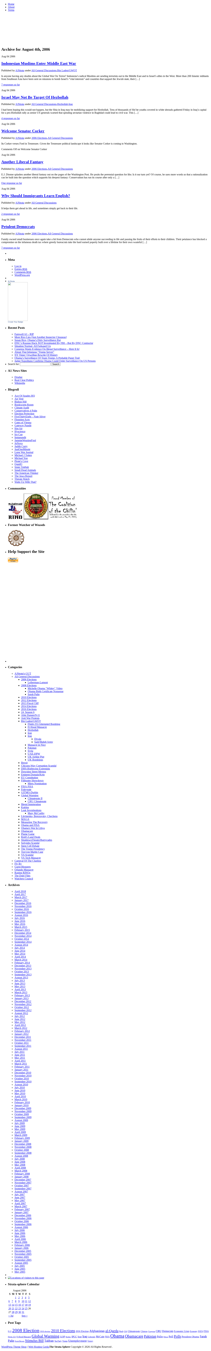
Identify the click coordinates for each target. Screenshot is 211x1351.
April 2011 (20, 1060)
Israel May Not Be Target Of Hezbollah (34, 97)
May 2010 (20, 1093)
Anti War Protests (30, 718)
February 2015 (22, 930)
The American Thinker (26, 473)
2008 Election (25, 1330)
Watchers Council (24, 878)
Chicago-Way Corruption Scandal (38, 765)
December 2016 (23, 903)
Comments (23, 272)
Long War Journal (24, 452)
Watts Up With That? (25, 482)
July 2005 (20, 1265)
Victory (90, 1341)
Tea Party (58, 1341)
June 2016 (20, 921)
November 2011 (23, 1040)
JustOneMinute (22, 449)
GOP (62, 1336)
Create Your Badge (15, 322)
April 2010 (20, 1096)
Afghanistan (97, 1331)
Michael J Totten (23, 455)
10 (23, 1301)
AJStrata (19, 70)
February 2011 (22, 1066)
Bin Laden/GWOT (67, 70)
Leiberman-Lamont (38, 682)
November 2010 (23, 1075)
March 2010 (21, 1099)
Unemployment (77, 1340)
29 (16, 1312)
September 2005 (23, 1260)
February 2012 (22, 1031)
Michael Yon (21, 458)
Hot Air (18, 428)
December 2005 (23, 1251)
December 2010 (23, 1072)
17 (23, 1304)
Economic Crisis (181, 1331)
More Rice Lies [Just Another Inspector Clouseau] (41, 337)
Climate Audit (22, 407)
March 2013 (21, 992)
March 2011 (21, 1063)
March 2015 (21, 927)
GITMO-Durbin (29, 792)
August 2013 (21, 977)
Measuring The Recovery (34, 822)
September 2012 (23, 1010)
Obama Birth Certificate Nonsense (45, 691)
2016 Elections (29, 709)
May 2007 (20, 1200)
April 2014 (20, 956)
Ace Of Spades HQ (25, 395)
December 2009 (23, 1108)
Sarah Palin (34, 694)
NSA (107, 1336)
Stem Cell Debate (30, 846)
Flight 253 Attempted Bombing (44, 724)
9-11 (10, 1331)
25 (26, 1308)
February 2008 (22, 1173)
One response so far (11, 183)
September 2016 (23, 912)
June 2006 (20, 1233)
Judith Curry (21, 446)
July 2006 (20, 1230)
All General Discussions (44, 70)
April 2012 (20, 1025)
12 (29, 1301)
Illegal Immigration (31, 804)
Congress (151, 1331)
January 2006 (22, 1248)
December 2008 (23, 1144)
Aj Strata (11, 281)
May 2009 (20, 1129)
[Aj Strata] (18, 320)
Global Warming (29, 795)
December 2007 (23, 1179)
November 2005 (23, 1254)
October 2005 (22, 1257)
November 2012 (23, 1004)
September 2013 (23, 974)
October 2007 (22, 1185)
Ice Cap (19, 434)
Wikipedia (20, 383)
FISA (206, 1331)
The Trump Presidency (33, 848)
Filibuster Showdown (32, 780)
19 (29, 1304)
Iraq (71, 104)
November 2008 (23, 1147)
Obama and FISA (30, 825)
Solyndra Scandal (30, 843)
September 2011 (23, 1046)
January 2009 (22, 1141)
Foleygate (26, 789)
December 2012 (23, 1001)
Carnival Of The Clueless (28, 860)
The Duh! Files (22, 875)
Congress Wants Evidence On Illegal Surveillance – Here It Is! (47, 349)
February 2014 (22, 962)
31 (23, 1312)
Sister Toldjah (22, 467)
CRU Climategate (37, 801)
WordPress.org (22, 275)
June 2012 (20, 1019)
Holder (68, 1337)
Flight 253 (12, 1337)
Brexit (24, 762)
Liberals (91, 1336)
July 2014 (20, 947)
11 (26, 1301)
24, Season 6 (27, 712)
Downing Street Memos (33, 771)
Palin (160, 1336)
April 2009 (20, 1132)
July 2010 (20, 1087)
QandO (18, 464)
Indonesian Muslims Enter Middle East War (38, 63)
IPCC (74, 1336)
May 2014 (20, 953)
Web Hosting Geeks (38, 1346)
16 (19, 1304)
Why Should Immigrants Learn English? (35, 196)
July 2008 (20, 1158)
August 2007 (21, 1191)
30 (19, 1312)
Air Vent (19, 398)
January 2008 (22, 1176)
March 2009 (21, 1135)
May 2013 (20, 986)
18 (26, 1304)
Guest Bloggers (23, 866)
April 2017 (20, 894)
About (11, 7)
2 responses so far (10, 214)
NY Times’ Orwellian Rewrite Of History (36, 355)
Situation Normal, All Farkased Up (33, 346)
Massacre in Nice (37, 744)
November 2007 (23, 1182)
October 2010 (22, 1078)
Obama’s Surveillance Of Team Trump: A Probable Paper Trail (47, 358)
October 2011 (22, 1043)
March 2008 (21, 1170)
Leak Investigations (31, 810)
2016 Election (82, 1331)
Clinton (144, 1331)
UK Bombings (35, 759)
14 (13, 1304)
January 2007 (22, 1212)
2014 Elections (29, 706)
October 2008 (22, 1150)
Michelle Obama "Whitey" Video (45, 688)
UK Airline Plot (36, 756)
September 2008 (23, 1153)
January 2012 (22, 1034)
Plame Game (27, 834)
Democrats (167, 1331)
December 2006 (23, 1215)
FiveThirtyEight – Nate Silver (30, 416)
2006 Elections (39, 138)
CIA (125, 1331)
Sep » (25, 1315)
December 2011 (23, 1037)
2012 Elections (29, 700)
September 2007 (23, 1188)
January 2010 (22, 1105)
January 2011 (21, 1069)
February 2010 (22, 1102)
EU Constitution (29, 777)
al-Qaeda (112, 1331)
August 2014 (21, 944)
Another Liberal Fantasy (22, 162)
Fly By (18, 863)
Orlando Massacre (24, 869)
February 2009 (22, 1138)
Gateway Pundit (23, 425)
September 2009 (23, 1117)
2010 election (45, 1331)
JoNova (19, 443)
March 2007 (21, 1206)
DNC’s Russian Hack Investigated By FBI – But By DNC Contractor (54, 343)
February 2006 (22, 1245)
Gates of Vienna (23, 422)
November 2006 (23, 1218)
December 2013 (23, 965)
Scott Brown (19, 1341)
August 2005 (21, 1262)
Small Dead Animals (25, 470)
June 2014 (20, 950)
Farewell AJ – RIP (24, 334)
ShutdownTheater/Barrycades (36, 840)
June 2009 (20, 1126)
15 (16, 1304)
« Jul (10, 1315)
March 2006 (21, 1242)
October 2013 (22, 971)
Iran (30, 733)
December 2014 (23, 933)
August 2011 (21, 1048)
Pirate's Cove (21, 461)
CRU (158, 1331)
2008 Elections (29, 685)
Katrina (25, 807)
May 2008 (20, 1164)
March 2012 (21, 1028)
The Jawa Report (23, 476)
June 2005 (20, 1268)
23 (19, 1308)
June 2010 (20, 1090)
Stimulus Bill (34, 1341)
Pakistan (32, 747)
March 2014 (21, 959)
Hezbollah (62, 104)
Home (11, 4)
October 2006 (22, 1221)
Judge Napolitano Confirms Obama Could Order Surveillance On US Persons (55, 361)
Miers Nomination (37, 783)
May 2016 (20, 924)
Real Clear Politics (24, 380)
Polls (177, 1336)
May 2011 (20, 1057)
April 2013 (20, 989)
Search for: (13, 364)
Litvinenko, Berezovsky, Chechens (39, 816)
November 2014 (23, 936)
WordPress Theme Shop (14, 1346)
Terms (11, 10)
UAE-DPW (34, 753)
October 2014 (22, 938)
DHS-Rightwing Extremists (35, 768)
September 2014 (23, 941)
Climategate (134, 1331)
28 (13, 1312)
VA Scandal (27, 854)
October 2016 (22, 909)
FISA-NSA (27, 786)
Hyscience (20, 431)
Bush (121, 1331)
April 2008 (20, 1167)
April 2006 (20, 1239)
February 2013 (22, 995)
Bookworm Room (24, 404)
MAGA (25, 819)
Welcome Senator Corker (23, 131)
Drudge (18, 377)
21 (13, 1308)
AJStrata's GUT (23, 673)
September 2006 (23, 1224)
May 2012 (20, 1022)
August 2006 (21, 1227)
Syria (30, 750)
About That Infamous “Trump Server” (34, 352)
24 (23, 1308)
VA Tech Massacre (31, 857)
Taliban (49, 1340)
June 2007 (20, 1197)
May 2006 (20, 1236)
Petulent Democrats (18, 226)
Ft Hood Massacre (37, 727)
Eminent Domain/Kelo (33, 774)
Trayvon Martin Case (32, 851)
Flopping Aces (22, 419)
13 (9, 1304)
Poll (171, 1336)
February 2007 (22, 1209)
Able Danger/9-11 (30, 715)
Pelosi (166, 1337)
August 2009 (21, 1120)
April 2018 (20, 891)
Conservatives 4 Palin (26, 410)
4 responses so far (10, 118)
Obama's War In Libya (33, 828)
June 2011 (20, 1054)
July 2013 (20, 980)
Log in (18, 266)
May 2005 (20, 1271)
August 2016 (21, 915)
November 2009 (23, 1111)
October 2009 (22, 1114)
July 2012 (20, 1016)
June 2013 (20, 983)
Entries (21, 269)
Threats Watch (22, 479)
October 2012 (22, 1007)
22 (16, 1308)
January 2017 (22, 900)
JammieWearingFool (25, 440)
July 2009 (20, 1123)
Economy (193, 1331)
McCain (100, 1336)
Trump (65, 1341)
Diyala (37, 739)
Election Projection (24, 413)
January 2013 (22, 998)
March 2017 (21, 897)
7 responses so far (10, 84)
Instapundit (20, 437)
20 (9, 1308)
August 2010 (21, 1084)
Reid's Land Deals (30, 837)
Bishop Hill (21, 401)
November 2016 (23, 906)
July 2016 (20, 918)
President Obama (190, 1336)
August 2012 (21, 1013)
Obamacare (27, 831)
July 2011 (20, 1051)
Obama (117, 1335)
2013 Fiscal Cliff (30, 703)
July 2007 (20, 1194)
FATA (200, 1331)
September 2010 (23, 1081)
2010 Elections (29, 697)
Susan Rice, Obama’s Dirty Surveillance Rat (38, 340)
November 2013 (23, 968)
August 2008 (21, 1155)
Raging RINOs (22, 872)
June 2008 (20, 1161)
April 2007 (20, 1203)
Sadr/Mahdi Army (43, 741)
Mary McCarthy (36, 813)
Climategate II (35, 798)
